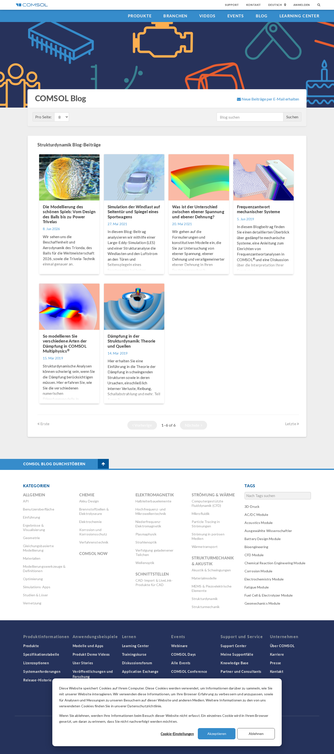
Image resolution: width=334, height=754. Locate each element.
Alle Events (180, 662)
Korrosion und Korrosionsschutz (93, 532)
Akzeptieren (216, 734)
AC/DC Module (256, 514)
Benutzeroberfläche (38, 509)
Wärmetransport (205, 546)
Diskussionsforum (137, 662)
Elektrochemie (90, 522)
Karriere (277, 654)
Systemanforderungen (41, 671)
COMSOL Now (93, 553)
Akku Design (89, 501)
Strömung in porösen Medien (208, 536)
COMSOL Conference (189, 671)
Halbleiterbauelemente (153, 501)
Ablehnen (256, 734)
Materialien (32, 558)
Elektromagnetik (154, 495)
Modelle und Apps (88, 645)
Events (235, 16)
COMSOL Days (183, 654)
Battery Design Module (263, 539)
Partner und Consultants (241, 671)
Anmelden (301, 5)
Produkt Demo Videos (91, 654)
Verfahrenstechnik (94, 542)
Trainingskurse (134, 654)
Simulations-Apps (36, 587)
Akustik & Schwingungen (211, 570)
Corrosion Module (258, 571)
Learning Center (299, 16)
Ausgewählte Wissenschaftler (268, 531)
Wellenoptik (145, 563)
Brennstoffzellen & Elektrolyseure (94, 511)
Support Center (233, 645)
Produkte (140, 16)
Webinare (179, 645)
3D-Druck (252, 506)
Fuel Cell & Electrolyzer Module (269, 595)
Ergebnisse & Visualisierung (34, 527)
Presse (275, 662)
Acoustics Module (259, 523)
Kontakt (253, 5)
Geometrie (31, 538)
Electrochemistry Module (264, 579)
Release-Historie (37, 679)
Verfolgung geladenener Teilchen (154, 552)
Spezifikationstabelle (41, 654)
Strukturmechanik (206, 607)
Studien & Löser (35, 595)
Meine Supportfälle (237, 654)
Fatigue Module (257, 587)
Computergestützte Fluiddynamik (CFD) (207, 503)
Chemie (86, 495)
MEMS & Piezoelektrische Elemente (212, 588)
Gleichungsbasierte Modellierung (38, 548)
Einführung (31, 517)
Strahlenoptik (146, 542)
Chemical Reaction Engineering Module (275, 563)
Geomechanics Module (262, 603)
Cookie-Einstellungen (177, 733)
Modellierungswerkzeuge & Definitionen (44, 568)
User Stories (83, 662)
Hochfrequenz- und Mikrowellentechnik (150, 511)
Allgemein (34, 495)
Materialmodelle (204, 578)
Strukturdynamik (205, 599)
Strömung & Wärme (213, 495)
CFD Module (254, 555)
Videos (207, 16)
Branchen (175, 16)
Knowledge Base (235, 662)
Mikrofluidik (201, 513)
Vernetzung (32, 603)
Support (232, 5)
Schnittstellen (152, 574)
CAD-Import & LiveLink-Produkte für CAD (154, 582)
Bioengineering (256, 547)
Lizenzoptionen (36, 662)
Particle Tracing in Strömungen (206, 524)
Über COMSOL (282, 645)
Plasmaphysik (145, 534)
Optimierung (33, 579)
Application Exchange (140, 671)
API (26, 501)
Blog (262, 16)
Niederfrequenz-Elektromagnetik (148, 524)
